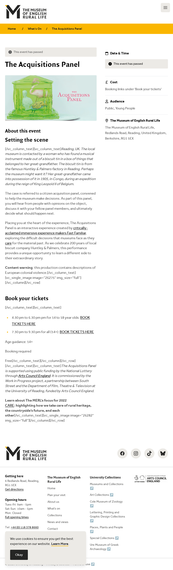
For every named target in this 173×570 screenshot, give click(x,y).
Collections (54, 515)
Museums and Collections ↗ (106, 486)
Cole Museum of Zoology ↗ (106, 504)
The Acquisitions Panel (67, 29)
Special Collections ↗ (104, 538)
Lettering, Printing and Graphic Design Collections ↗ (107, 517)
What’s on (53, 508)
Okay (19, 555)
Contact (52, 529)
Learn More (59, 544)
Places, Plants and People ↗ (106, 529)
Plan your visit (56, 495)
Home (12, 29)
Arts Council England (34, 376)
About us (53, 502)
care (8, 243)
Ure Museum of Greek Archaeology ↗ (104, 547)
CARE (9, 405)
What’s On (35, 29)
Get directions (14, 489)
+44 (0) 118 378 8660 (25, 527)
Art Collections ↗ (101, 495)
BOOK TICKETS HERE (77, 332)
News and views (57, 522)
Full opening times (17, 517)
